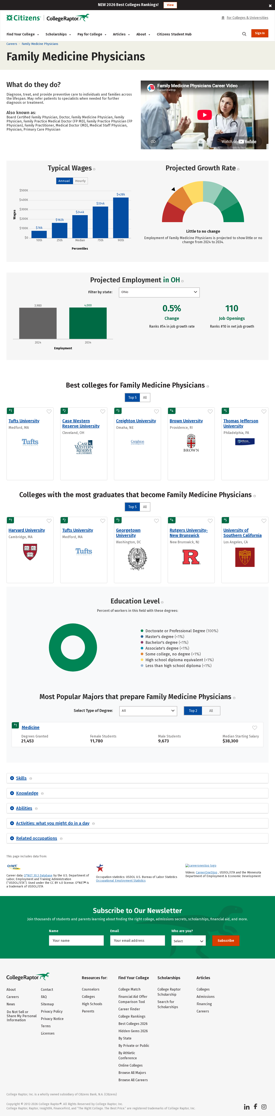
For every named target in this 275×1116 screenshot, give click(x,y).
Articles (120, 34)
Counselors (90, 989)
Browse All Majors (132, 1073)
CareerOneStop (206, 872)
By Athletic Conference (127, 1055)
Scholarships (57, 34)
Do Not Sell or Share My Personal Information (22, 1016)
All (145, 397)
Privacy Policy (52, 1011)
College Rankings (131, 1016)
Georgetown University (128, 533)
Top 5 (132, 397)
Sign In (260, 33)
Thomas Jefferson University (240, 423)
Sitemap (47, 1004)
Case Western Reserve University (80, 423)
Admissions (206, 997)
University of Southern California (242, 533)
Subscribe (226, 941)
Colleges (88, 997)
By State (124, 1038)
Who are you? (182, 931)
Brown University (186, 420)
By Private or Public (133, 1046)
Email (114, 931)
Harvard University (27, 530)
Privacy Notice (52, 1019)
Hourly (80, 181)
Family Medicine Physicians (40, 44)
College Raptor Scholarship (169, 992)
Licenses (48, 1033)
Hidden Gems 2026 (133, 1031)
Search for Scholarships (167, 1004)
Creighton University (136, 420)
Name (53, 931)
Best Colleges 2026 (133, 1024)
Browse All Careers (133, 1080)
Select (178, 941)
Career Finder (129, 1009)
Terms (46, 1026)
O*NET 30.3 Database (38, 875)
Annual (64, 181)
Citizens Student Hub (174, 34)
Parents (88, 1011)
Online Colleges (130, 1065)
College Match (129, 989)
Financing (204, 1004)
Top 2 (193, 711)
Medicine (31, 727)
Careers (11, 44)
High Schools (92, 1004)
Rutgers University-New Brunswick (189, 533)
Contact (47, 990)
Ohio (124, 292)
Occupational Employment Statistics (121, 880)
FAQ (44, 997)
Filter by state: (100, 292)
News (10, 1004)
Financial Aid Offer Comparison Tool (132, 999)
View (170, 5)
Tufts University (24, 420)
